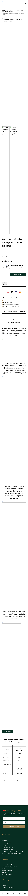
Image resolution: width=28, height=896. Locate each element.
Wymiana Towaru (7, 844)
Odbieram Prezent (14, 826)
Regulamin (5, 885)
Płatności (4, 840)
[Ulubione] (8, 893)
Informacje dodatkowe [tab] (14, 322)
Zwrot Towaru (5, 846)
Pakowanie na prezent (16, 267)
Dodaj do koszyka (18, 274)
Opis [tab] (14, 319)
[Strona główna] (2, 893)
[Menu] (25, 3)
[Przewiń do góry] (25, 893)
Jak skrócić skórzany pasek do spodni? (13, 853)
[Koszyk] (13, 893)
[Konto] (19, 893)
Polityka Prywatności (7, 887)
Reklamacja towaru (7, 847)
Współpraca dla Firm (7, 849)
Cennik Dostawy (6, 842)
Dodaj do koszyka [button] (7, 731)
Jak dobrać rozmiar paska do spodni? (12, 851)
